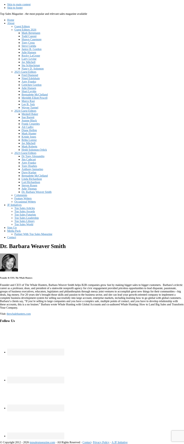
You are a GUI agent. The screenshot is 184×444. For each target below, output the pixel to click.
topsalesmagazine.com (42, 442)
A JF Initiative (120, 442)
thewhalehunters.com (19, 313)
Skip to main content (19, 4)
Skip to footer (15, 7)
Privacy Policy (101, 442)
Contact (86, 442)
